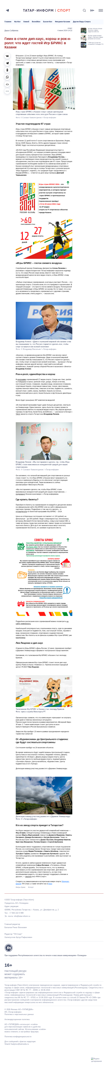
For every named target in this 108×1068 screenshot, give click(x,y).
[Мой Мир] (7, 84)
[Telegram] (7, 10)
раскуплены (20, 638)
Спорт (70, 28)
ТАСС (18, 414)
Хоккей (26, 22)
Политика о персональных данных (19, 1014)
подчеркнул (20, 494)
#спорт (31, 887)
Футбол (17, 22)
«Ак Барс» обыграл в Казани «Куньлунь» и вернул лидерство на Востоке (95, 30)
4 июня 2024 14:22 (65, 31)
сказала (28, 877)
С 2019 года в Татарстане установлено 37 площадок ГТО (95, 43)
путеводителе (21, 512)
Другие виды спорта (82, 22)
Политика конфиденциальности (17, 1037)
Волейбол (36, 22)
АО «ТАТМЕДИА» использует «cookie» (21, 1024)
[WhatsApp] (7, 77)
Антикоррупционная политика (17, 1019)
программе (21, 379)
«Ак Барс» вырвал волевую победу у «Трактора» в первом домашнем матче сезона (95, 37)
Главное (7, 22)
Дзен (50, 884)
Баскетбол (47, 22)
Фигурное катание (62, 22)
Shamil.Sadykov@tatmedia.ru (16, 1044)
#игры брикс (21, 887)
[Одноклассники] (7, 70)
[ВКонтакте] (7, 56)
